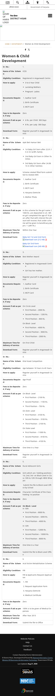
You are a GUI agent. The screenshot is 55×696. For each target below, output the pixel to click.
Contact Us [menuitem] (27, 646)
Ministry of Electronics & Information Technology (19, 660)
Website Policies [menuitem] (27, 639)
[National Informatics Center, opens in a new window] (27, 681)
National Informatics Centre (43, 658)
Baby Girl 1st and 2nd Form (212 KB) (34, 238)
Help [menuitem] (28, 642)
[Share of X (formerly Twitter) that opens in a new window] (28, 50)
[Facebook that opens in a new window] (25, 50)
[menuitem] (7, 2)
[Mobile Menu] (50, 15)
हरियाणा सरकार (14, 7)
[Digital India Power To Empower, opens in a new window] (27, 691)
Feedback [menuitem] (28, 649)
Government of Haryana (40, 7)
